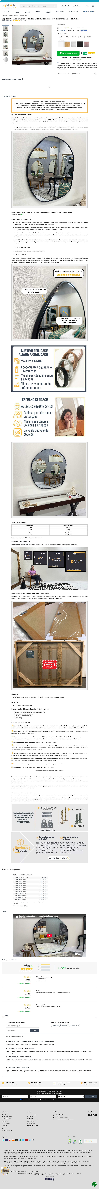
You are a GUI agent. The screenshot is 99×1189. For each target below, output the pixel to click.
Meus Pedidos (30, 1116)
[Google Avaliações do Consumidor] (90, 1141)
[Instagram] (91, 1115)
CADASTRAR (91, 1096)
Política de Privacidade (7, 1116)
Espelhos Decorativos (13, 15)
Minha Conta (30, 1118)
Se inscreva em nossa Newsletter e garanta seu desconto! (49, 1093)
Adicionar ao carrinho (69, 53)
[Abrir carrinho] (94, 6)
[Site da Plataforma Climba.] (49, 1178)
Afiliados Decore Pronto (32, 1120)
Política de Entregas (6, 1118)
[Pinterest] (96, 1115)
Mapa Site (4, 1125)
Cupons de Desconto (31, 1114)
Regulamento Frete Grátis (32, 1125)
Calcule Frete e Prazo (63, 73)
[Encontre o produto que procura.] (54, 6)
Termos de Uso (5, 1120)
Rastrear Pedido (30, 1121)
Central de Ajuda (6, 1123)
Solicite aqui (76, 59)
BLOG (3, 1128)
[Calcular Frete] (95, 74)
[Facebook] (89, 1115)
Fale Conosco (5, 1121)
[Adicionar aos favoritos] (13, 25)
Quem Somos (5, 1114)
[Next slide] (5, 63)
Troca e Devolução (31, 1123)
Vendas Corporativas (7, 1130)
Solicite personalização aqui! (34, 537)
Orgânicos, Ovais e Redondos (23, 15)
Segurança (4, 1127)
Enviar (34, 1030)
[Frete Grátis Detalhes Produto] (91, 53)
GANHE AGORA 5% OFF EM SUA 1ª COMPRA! (49, 1091)
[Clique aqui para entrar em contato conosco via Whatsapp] (94, 1184)
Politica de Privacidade (40, 1099)
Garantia (29, 1127)
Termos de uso (32, 1099)
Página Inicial (4, 15)
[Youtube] (94, 1115)
